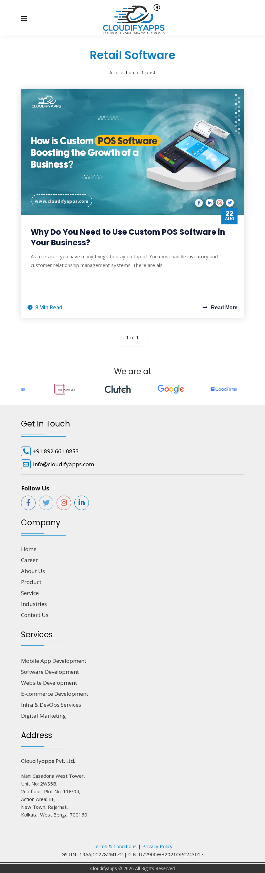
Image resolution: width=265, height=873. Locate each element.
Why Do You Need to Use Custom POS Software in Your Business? (128, 237)
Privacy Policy (157, 846)
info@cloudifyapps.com (63, 464)
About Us (33, 571)
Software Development (50, 671)
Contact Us (34, 615)
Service (30, 593)
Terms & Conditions (114, 846)
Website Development (49, 682)
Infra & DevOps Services (51, 704)
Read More (224, 307)
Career (29, 560)
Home (29, 549)
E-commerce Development (54, 693)
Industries (34, 604)
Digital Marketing (43, 715)
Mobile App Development (53, 660)
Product (31, 582)
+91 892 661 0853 (56, 451)
